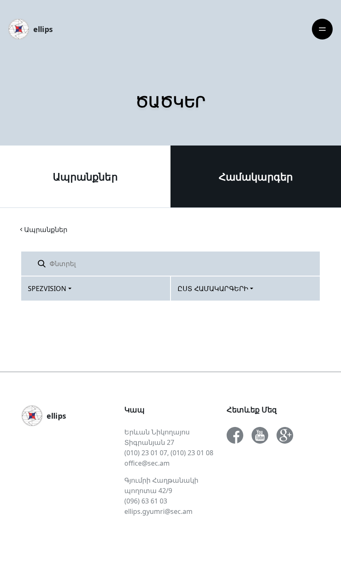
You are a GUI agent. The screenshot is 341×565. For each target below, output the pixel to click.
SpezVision (47, 288)
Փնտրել (299, 263)
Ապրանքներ (85, 176)
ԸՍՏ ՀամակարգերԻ (213, 288)
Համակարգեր (256, 176)
